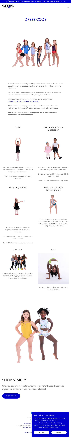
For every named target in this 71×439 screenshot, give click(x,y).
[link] (7, 7)
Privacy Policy (27, 427)
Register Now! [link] (30, 432)
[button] (68, 7)
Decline (42, 432)
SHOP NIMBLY (11, 396)
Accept (59, 432)
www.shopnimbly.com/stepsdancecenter (23, 101)
